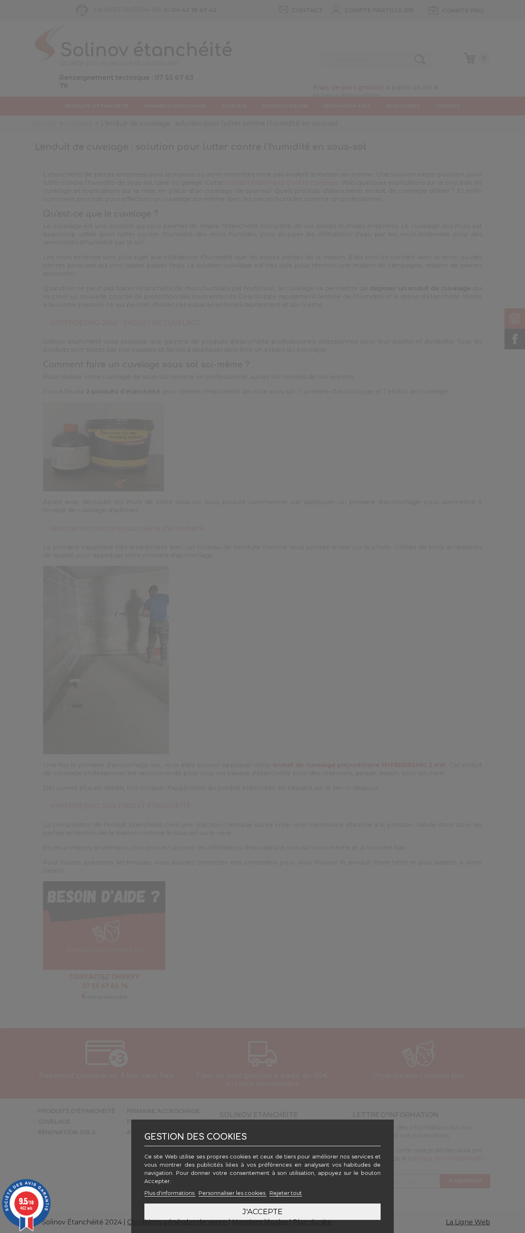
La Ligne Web (468, 1222)
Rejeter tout (285, 1193)
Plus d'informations (170, 1193)
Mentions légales (260, 1222)
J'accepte (262, 1211)
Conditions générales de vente (177, 1222)
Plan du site (312, 1222)
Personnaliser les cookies (233, 1193)
